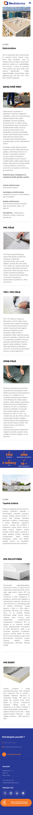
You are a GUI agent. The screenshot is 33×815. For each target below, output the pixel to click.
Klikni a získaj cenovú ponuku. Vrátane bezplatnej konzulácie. (19, 802)
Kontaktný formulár (13, 754)
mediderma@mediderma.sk (11, 783)
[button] (30, 3)
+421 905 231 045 (8, 780)
